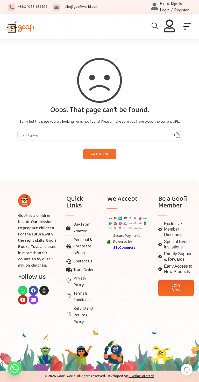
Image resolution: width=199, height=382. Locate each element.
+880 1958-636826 (33, 7)
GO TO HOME (100, 154)
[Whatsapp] (22, 290)
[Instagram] (44, 290)
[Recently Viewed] (187, 370)
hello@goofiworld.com (80, 7)
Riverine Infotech (141, 376)
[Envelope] (33, 299)
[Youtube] (22, 299)
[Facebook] (33, 290)
